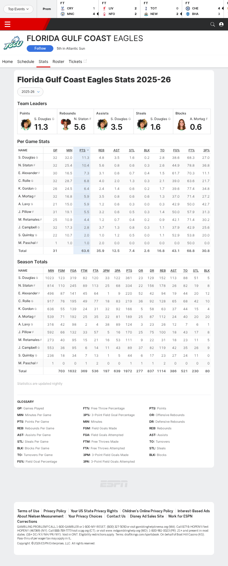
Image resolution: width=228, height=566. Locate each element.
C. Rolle (24, 181)
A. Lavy (24, 204)
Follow (40, 48)
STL (132, 150)
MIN (69, 150)
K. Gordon (26, 188)
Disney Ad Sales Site (147, 516)
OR (140, 270)
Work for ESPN (180, 516)
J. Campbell (27, 227)
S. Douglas (26, 157)
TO (162, 150)
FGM (61, 270)
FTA (95, 270)
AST (116, 150)
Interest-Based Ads (194, 511)
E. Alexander (28, 173)
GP (55, 150)
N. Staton (25, 165)
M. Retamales (28, 219)
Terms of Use (28, 511)
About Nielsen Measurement (40, 516)
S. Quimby (26, 235)
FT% (192, 150)
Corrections (27, 522)
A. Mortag (25, 196)
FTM (84, 270)
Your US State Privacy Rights (94, 511)
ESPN (30, 24)
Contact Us (116, 516)
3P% (206, 150)
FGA (73, 270)
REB (101, 150)
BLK (147, 150)
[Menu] (7, 24)
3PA (117, 270)
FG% (176, 150)
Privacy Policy (55, 511)
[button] (212, 24)
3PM (106, 270)
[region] (127, 200)
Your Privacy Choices (85, 516)
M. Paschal (27, 243)
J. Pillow (24, 212)
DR (152, 270)
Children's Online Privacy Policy (147, 511)
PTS (82, 150)
